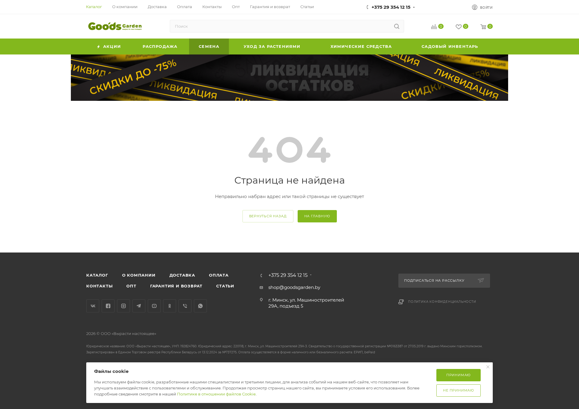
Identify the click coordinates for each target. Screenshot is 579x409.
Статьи (225, 286)
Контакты (99, 286)
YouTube (154, 305)
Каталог (97, 275)
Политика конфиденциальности (442, 302)
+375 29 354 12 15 (391, 7)
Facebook (108, 305)
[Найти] (396, 26)
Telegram (138, 305)
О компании (139, 275)
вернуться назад (268, 216)
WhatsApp (200, 305)
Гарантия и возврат (176, 286)
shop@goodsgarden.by (294, 287)
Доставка (182, 275)
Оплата (219, 275)
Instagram (123, 305)
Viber (185, 305)
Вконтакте (92, 305)
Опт (131, 286)
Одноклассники (169, 305)
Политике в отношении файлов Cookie (216, 394)
